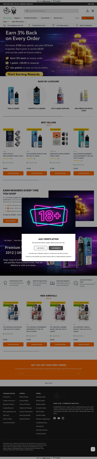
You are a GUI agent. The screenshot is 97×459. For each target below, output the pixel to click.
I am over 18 (41, 248)
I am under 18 (55, 248)
